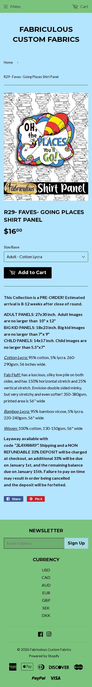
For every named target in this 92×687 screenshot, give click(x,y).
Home (8, 62)
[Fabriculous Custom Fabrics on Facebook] (40, 634)
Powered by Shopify (44, 656)
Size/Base (11, 247)
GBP (46, 600)
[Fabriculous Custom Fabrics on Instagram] (49, 634)
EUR (46, 592)
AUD (46, 585)
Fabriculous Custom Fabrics (46, 34)
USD (46, 569)
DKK (46, 615)
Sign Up (76, 543)
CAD (46, 577)
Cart (83, 6)
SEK (46, 607)
